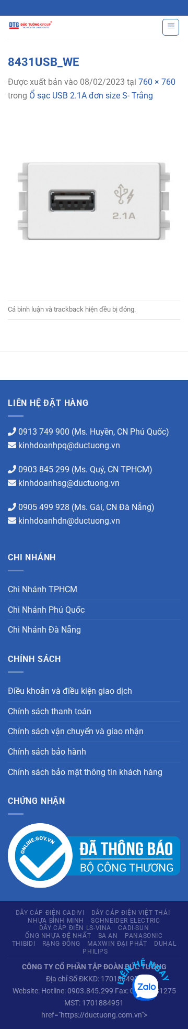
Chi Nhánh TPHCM (42, 589)
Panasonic (144, 935)
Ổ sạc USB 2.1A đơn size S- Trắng (91, 96)
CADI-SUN (133, 928)
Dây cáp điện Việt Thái (130, 912)
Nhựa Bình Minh (56, 920)
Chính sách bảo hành (47, 752)
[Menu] (170, 27)
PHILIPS (95, 951)
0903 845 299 (43, 469)
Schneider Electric (125, 920)
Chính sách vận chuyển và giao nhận (76, 731)
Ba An (108, 935)
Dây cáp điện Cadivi (50, 912)
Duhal (165, 943)
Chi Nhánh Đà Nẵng (44, 630)
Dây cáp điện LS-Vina (75, 928)
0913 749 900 (43, 432)
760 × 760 (156, 82)
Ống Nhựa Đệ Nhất (58, 935)
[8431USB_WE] (94, 201)
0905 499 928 (43, 507)
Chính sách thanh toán (49, 711)
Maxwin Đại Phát (117, 943)
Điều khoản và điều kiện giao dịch (70, 691)
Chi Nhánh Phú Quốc (46, 610)
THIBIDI (23, 943)
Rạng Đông (61, 943)
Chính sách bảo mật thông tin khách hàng (85, 772)
